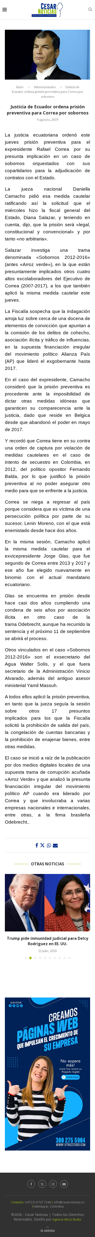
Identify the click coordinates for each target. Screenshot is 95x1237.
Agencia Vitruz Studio (66, 1219)
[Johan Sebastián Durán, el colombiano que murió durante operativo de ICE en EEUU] (50, 902)
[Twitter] (42, 1184)
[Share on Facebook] (36, 845)
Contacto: (18, 1202)
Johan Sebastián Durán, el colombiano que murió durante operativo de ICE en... (51, 941)
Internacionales (45, 87)
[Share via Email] (55, 845)
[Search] (90, 10)
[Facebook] (31, 1184)
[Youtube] (64, 1184)
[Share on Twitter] (42, 845)
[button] (9, 916)
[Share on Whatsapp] (49, 845)
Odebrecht (29, 624)
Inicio (20, 87)
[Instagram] (53, 1184)
